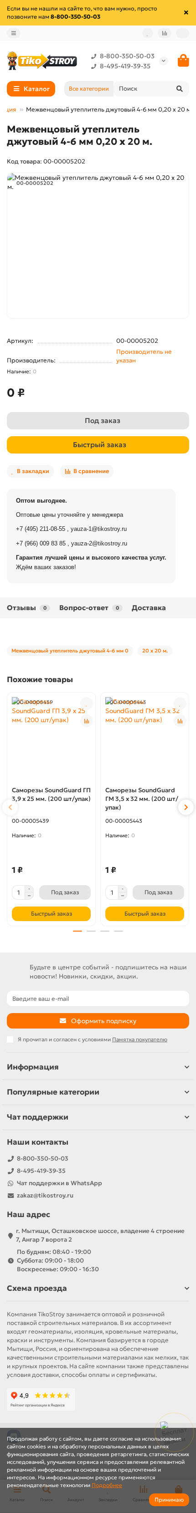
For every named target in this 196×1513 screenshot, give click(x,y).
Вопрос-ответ (89, 607)
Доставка (149, 607)
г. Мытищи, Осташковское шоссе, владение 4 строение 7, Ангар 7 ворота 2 (100, 1235)
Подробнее (107, 1485)
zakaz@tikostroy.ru (45, 1195)
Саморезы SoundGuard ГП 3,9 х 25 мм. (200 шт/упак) (51, 794)
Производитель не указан (144, 356)
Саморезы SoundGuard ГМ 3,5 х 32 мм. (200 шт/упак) (141, 798)
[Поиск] (179, 89)
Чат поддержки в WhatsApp (59, 1183)
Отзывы (26, 607)
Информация (33, 1067)
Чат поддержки (37, 1117)
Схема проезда (37, 1288)
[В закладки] (86, 703)
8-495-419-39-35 (125, 66)
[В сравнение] (86, 720)
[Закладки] (147, 33)
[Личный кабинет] (182, 33)
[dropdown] (14, 33)
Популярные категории (53, 1092)
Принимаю (169, 1499)
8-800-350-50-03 (127, 56)
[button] (10, 807)
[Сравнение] (164, 33)
